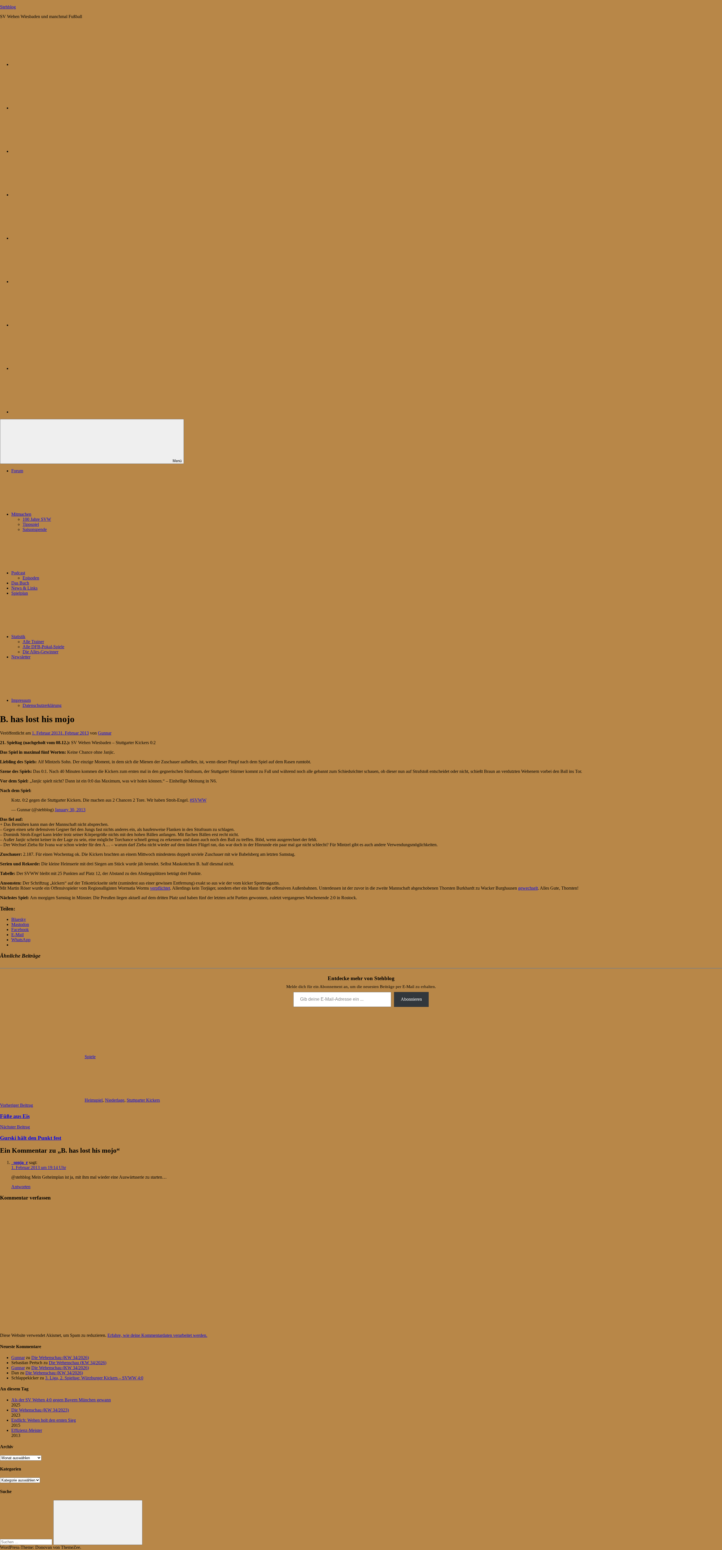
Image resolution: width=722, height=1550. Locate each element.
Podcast (18, 572)
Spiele (90, 1056)
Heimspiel (94, 1100)
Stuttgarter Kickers (143, 1100)
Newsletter (20, 656)
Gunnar (104, 733)
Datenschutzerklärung (42, 705)
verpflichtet (160, 888)
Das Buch (20, 583)
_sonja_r (19, 1162)
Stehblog (8, 7)
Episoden (31, 578)
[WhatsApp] (53, 151)
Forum (17, 470)
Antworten (20, 1186)
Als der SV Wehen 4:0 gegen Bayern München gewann (61, 1399)
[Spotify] (53, 368)
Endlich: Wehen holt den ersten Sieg (43, 1420)
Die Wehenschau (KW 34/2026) (60, 1357)
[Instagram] (53, 238)
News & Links (24, 588)
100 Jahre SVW (37, 519)
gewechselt (528, 888)
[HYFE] (53, 194)
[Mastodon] (53, 107)
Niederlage (114, 1100)
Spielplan (19, 593)
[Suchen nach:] (26, 1541)
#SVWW (198, 800)
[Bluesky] (53, 64)
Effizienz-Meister (26, 1430)
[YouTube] (53, 411)
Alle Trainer (33, 641)
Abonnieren (411, 999)
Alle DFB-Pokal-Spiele (43, 646)
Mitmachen (21, 514)
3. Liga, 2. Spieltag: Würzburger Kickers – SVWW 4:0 (94, 1377)
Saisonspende (35, 529)
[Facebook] (53, 281)
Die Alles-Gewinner (40, 651)
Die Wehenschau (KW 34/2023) (40, 1410)
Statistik (18, 636)
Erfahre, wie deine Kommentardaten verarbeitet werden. (157, 1335)
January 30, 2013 (70, 809)
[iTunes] (53, 325)
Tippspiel (31, 524)
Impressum (21, 700)
